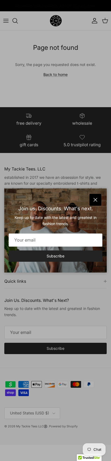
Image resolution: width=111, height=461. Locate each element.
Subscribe (55, 256)
